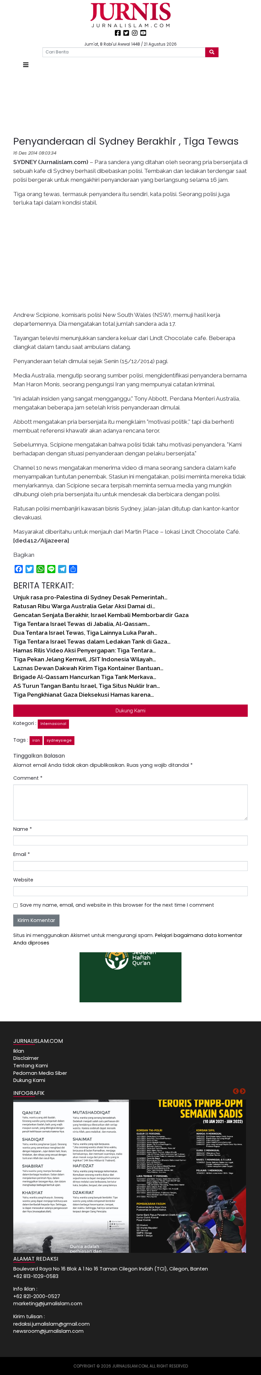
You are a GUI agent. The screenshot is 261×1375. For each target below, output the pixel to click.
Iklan (18, 1051)
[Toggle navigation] (26, 65)
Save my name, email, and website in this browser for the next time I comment (117, 905)
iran (36, 740)
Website (23, 879)
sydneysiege (59, 740)
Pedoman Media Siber (40, 1073)
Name (22, 829)
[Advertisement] (130, 102)
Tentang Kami (30, 1065)
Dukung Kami (130, 710)
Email (21, 854)
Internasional (53, 723)
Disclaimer (26, 1058)
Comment (27, 778)
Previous (235, 1091)
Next (242, 1091)
